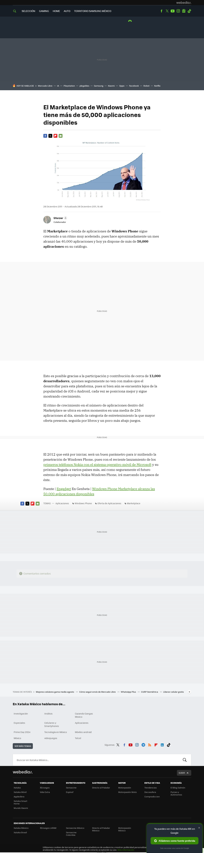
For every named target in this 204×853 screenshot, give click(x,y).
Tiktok (189, 11)
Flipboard (55, 136)
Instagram (178, 11)
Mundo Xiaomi (21, 807)
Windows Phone (83, 503)
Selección (28, 11)
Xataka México (21, 827)
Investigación (21, 713)
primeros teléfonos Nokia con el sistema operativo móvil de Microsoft (97, 464)
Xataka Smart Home (20, 802)
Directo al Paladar (101, 787)
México (17, 738)
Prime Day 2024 (22, 732)
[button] (60, 218)
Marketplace (133, 503)
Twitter (167, 11)
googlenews (184, 11)
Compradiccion (152, 796)
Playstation (69, 85)
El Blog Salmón (178, 787)
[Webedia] (183, 2)
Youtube (173, 11)
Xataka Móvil (20, 792)
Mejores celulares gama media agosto (55, 691)
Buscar (185, 760)
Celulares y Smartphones (51, 724)
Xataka (17, 787)
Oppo (121, 85)
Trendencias (150, 787)
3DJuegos (45, 787)
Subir (182, 772)
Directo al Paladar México (101, 829)
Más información (125, 849)
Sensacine (71, 787)
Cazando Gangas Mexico (84, 715)
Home (56, 11)
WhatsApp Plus (128, 691)
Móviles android (83, 732)
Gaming (44, 11)
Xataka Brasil (20, 832)
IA (58, 85)
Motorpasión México (124, 829)
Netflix (157, 85)
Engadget (64, 489)
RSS (149, 744)
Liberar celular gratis (173, 691)
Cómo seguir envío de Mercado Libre (97, 691)
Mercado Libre (45, 85)
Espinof (69, 792)
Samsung (98, 85)
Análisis (48, 713)
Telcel (78, 738)
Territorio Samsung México (92, 11)
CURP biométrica (150, 691)
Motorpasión (124, 787)
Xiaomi (111, 85)
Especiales (19, 722)
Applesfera (19, 796)
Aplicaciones (62, 503)
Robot (146, 85)
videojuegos (50, 738)
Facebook (161, 11)
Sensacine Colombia (71, 833)
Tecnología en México (55, 732)
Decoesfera (150, 792)
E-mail (60, 136)
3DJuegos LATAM (48, 827)
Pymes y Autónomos (176, 793)
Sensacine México (75, 827)
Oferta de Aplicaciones (109, 503)
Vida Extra (45, 792)
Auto (67, 11)
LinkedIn (162, 744)
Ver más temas (23, 745)
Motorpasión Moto (127, 792)
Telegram (143, 744)
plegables (84, 85)
